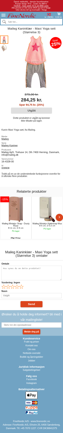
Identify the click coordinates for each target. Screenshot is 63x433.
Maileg (5, 138)
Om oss (31, 349)
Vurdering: (10, 282)
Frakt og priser (31, 341)
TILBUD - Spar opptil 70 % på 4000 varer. (31, 6)
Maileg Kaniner (9, 145)
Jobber (31, 360)
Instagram (31, 383)
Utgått (32, 110)
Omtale (5, 263)
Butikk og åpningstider (31, 357)
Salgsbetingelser (31, 370)
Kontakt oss (31, 345)
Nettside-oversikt (31, 353)
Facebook (31, 379)
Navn (4, 291)
